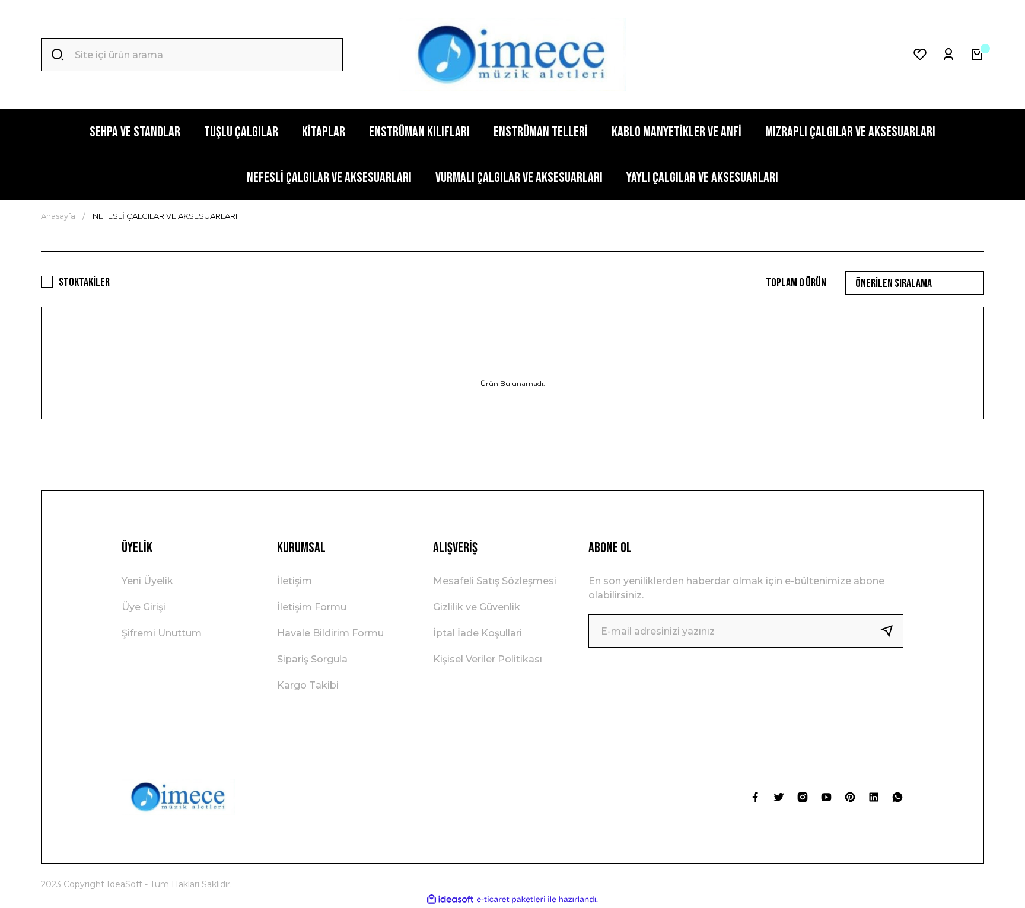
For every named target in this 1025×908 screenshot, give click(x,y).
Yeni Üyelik (147, 581)
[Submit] (891, 631)
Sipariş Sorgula (312, 659)
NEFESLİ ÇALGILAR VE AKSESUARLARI (165, 216)
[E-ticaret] (511, 899)
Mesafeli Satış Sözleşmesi (494, 581)
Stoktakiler (84, 282)
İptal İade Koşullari (477, 633)
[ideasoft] (450, 899)
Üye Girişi (143, 607)
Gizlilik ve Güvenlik (476, 607)
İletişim (294, 581)
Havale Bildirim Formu (330, 633)
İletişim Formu (311, 607)
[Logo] (512, 54)
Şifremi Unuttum (162, 633)
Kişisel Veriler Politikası (487, 659)
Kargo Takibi (308, 685)
